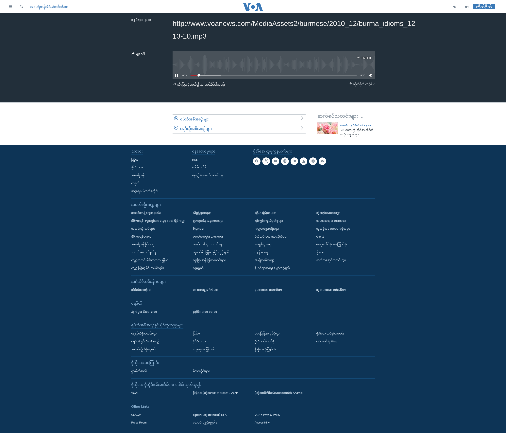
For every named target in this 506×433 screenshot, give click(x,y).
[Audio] (455, 7)
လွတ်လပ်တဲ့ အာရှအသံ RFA (210, 414)
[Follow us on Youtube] (275, 161)
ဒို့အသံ (320, 252)
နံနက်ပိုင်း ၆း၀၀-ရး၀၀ (144, 311)
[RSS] (303, 161)
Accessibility (262, 422)
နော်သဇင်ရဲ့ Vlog (326, 341)
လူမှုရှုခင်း (199, 268)
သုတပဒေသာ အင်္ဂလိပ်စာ (331, 289)
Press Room (139, 422)
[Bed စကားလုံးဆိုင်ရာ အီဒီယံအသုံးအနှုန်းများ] (327, 128)
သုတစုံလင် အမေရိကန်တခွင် (333, 228)
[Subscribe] (322, 161)
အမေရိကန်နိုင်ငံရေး (143, 244)
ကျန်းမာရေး (262, 252)
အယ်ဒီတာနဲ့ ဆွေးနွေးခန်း (146, 212)
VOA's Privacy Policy (267, 414)
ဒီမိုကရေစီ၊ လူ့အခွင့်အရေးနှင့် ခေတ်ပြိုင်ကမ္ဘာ (158, 220)
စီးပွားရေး (198, 228)
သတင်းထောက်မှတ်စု (143, 252)
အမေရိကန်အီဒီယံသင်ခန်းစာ (49, 7)
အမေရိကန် (137, 175)
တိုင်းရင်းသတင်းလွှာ (328, 212)
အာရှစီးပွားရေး (263, 244)
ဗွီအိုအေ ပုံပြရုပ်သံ (265, 349)
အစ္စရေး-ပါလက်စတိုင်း (144, 191)
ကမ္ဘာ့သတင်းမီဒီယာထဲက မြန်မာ (149, 260)
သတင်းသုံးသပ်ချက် (143, 228)
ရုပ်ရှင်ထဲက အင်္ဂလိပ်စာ (268, 289)
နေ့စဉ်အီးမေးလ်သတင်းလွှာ (208, 175)
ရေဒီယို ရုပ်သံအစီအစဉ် (145, 341)
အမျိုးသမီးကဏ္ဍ (265, 260)
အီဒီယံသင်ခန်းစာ (141, 289)
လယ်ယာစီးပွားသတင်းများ (208, 244)
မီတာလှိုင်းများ (201, 371)
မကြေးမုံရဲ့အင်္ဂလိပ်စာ (205, 289)
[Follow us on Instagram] (285, 161)
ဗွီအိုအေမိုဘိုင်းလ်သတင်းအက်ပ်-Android (279, 392)
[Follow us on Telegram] (294, 161)
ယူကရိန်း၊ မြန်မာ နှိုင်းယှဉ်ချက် (211, 252)
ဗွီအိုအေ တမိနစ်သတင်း (330, 333)
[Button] (138, 55)
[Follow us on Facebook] (257, 161)
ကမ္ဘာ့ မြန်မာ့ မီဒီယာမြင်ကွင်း (147, 268)
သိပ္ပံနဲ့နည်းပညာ (202, 212)
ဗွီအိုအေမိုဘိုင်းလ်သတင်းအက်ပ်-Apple (215, 392)
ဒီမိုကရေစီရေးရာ (141, 236)
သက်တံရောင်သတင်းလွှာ (331, 260)
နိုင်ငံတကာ (137, 167)
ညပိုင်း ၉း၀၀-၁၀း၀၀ (205, 311)
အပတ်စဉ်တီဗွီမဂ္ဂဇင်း (143, 349)
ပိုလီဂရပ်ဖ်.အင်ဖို (264, 341)
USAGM (136, 414)
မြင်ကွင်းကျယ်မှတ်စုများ (269, 220)
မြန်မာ (134, 159)
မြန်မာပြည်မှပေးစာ (265, 212)
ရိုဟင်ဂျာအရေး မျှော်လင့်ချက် (272, 268)
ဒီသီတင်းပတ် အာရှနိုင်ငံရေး (271, 236)
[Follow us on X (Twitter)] (266, 161)
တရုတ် (135, 183)
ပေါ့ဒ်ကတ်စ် (199, 167)
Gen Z (320, 236)
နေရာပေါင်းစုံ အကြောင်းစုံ (331, 244)
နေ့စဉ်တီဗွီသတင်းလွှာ (144, 333)
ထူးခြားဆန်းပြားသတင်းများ (209, 260)
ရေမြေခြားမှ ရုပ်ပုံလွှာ (267, 333)
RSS (195, 159)
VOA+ (135, 392)
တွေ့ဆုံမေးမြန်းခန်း (204, 349)
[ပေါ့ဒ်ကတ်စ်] (313, 161)
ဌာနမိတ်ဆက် (139, 371)
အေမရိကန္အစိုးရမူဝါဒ (205, 422)
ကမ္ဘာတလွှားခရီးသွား (267, 228)
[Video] (467, 7)
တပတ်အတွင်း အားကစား (208, 236)
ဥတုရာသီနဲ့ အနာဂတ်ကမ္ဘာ (208, 220)
